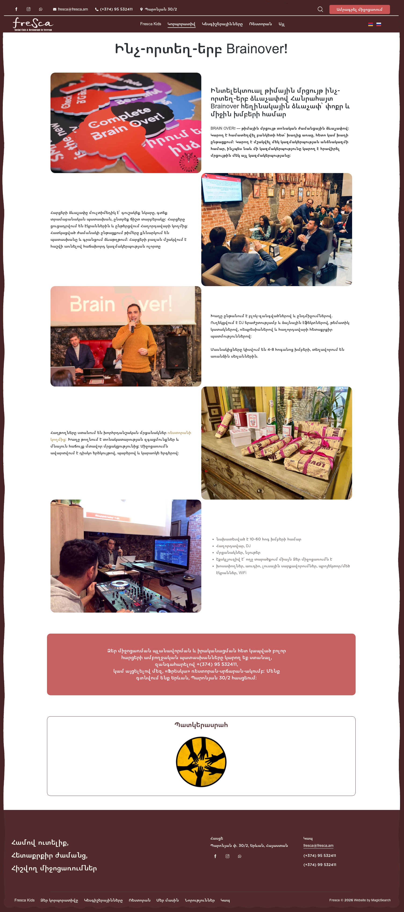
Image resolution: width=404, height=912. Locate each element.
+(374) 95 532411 (217, 664)
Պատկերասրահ (201, 724)
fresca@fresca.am (318, 846)
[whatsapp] (41, 9)
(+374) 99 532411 (319, 865)
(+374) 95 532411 (319, 856)
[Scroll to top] (392, 899)
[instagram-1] (28, 9)
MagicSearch (381, 900)
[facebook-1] (16, 9)
